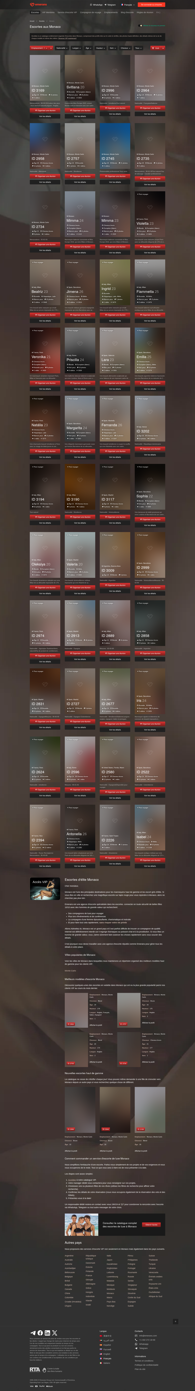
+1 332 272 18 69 (147, 1340)
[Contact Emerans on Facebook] (40, 1333)
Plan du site (140, 1369)
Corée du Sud (134, 1297)
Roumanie (132, 1272)
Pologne (131, 1264)
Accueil (32, 21)
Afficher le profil (96, 1025)
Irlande (89, 1300)
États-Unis (153, 1288)
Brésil (67, 1281)
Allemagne (90, 1284)
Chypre (68, 1306)
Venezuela (153, 1272)
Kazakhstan (112, 1264)
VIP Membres (48, 12)
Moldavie (111, 1289)
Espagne (132, 1302)
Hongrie (89, 1292)
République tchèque (91, 1257)
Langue (75, 48)
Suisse (152, 1256)
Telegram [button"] (111, 4)
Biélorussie (70, 1272)
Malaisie (110, 1281)
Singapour (132, 1285)
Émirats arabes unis (155, 1278)
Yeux (137, 48)
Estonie (89, 1267)
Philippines (133, 1260)
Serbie (131, 1281)
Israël (88, 1305)
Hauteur (99, 48)
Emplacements (111, 12)
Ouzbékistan (154, 1292)
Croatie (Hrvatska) (73, 1302)
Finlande (90, 1271)
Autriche (68, 1264)
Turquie (152, 1264)
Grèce (88, 1288)
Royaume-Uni (155, 1284)
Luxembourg (112, 1276)
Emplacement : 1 (38, 48)
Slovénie (132, 1293)
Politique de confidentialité (146, 1365)
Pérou (130, 1256)
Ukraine (152, 1268)
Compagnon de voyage (90, 12)
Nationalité (61, 48)
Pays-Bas (111, 1302)
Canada (68, 1289)
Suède (131, 1306)
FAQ (158, 12)
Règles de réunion (145, 12)
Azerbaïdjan (70, 1268)
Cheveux (125, 48)
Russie (131, 1276)
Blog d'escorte (127, 12)
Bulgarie (68, 1285)
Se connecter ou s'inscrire (151, 4)
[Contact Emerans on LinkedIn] (47, 1333)
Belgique (69, 1276)
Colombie (69, 1297)
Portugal (131, 1268)
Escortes (35, 12)
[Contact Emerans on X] (54, 1333)
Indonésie (90, 1296)
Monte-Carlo (70, 971)
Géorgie (89, 1280)
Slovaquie (132, 1289)
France (89, 1275)
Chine (67, 1293)
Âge (87, 48)
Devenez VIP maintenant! (67, 38)
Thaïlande (153, 1260)
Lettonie (110, 1272)
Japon (109, 1260)
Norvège (110, 1306)
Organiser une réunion (47, 110)
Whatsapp (143, 1344)
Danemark (90, 1263)
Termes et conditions (144, 1361)
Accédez (72, 1180)
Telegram (143, 1348)
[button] (128, 4)
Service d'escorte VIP (67, 12)
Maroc (109, 1297)
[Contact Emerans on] (33, 1333)
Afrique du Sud (155, 1296)
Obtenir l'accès (151, 1224)
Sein (112, 48)
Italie (109, 1256)
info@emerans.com (148, 1336)
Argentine (69, 1256)
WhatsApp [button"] (97, 4)
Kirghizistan (112, 1268)
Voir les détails (45, 80)
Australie (69, 1260)
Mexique (110, 1285)
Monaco (110, 1293)
